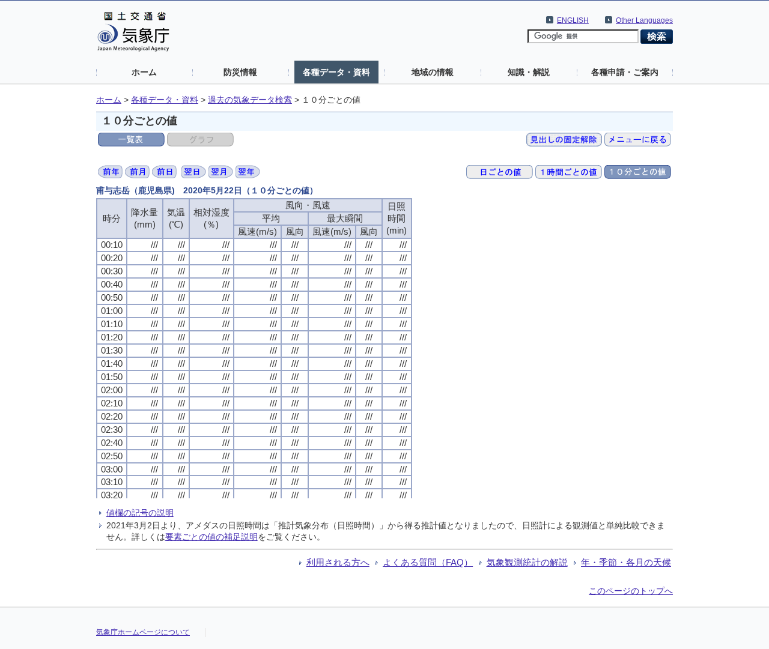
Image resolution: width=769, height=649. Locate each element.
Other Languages (644, 20)
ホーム (144, 72)
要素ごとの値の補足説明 (211, 537)
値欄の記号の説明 (140, 513)
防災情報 (240, 72)
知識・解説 (529, 72)
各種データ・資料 (336, 72)
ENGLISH (573, 20)
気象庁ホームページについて (143, 632)
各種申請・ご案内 (624, 72)
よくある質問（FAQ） (428, 562)
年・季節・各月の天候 (626, 562)
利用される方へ (337, 562)
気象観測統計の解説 (527, 562)
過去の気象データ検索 (250, 99)
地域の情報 (433, 72)
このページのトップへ (631, 591)
